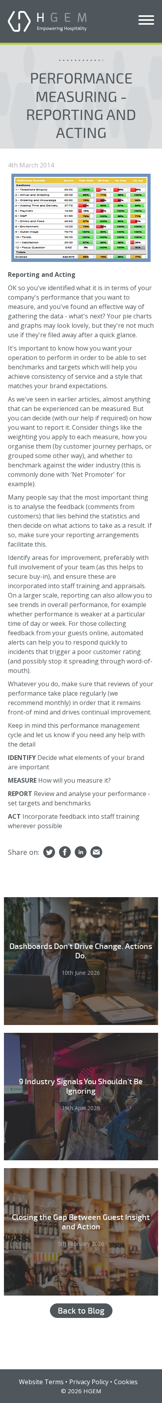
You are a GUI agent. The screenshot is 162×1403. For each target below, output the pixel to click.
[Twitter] (49, 852)
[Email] (96, 852)
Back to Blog (81, 1311)
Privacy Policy (89, 1382)
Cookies (126, 1382)
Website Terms (41, 1382)
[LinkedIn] (81, 852)
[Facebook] (65, 852)
